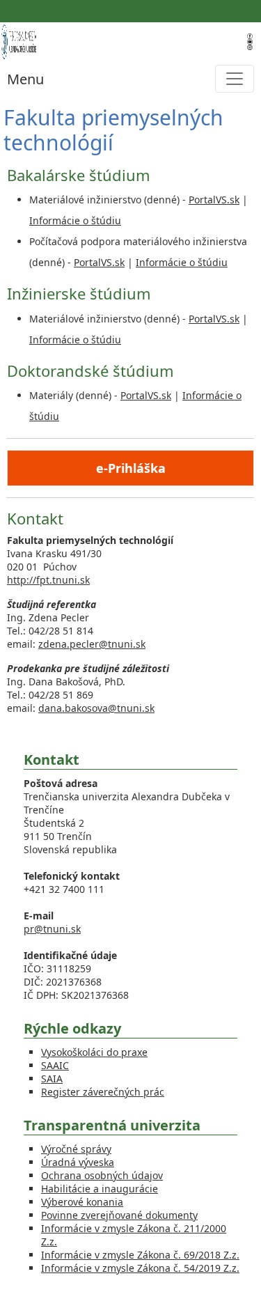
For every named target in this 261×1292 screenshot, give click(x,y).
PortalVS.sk (214, 199)
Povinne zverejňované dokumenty (119, 1215)
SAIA (52, 1078)
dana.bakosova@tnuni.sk (96, 708)
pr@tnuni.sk (52, 928)
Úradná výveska (77, 1162)
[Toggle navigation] (234, 79)
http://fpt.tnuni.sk (48, 579)
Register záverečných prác (102, 1091)
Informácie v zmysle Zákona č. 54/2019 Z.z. (140, 1268)
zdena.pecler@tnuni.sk (91, 644)
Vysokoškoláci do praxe (94, 1052)
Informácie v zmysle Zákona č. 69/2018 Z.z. (140, 1254)
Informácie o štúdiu (75, 220)
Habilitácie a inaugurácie (99, 1188)
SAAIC (55, 1065)
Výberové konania (82, 1201)
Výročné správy (76, 1148)
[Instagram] (250, 46)
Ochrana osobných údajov (102, 1175)
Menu (25, 79)
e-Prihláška (131, 468)
